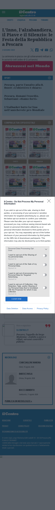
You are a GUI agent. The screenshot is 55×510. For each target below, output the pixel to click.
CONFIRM (16, 299)
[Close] (49, 201)
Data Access (27, 308)
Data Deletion (12, 308)
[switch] (45, 255)
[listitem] (27, 249)
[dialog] (27, 255)
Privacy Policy (42, 308)
